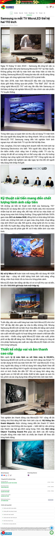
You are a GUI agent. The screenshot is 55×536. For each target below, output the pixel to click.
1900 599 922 (5, 487)
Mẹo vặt (21, 13)
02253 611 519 (5, 496)
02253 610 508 (5, 491)
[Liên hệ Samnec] (51, 532)
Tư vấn (26, 13)
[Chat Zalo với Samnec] (52, 528)
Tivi (37, 13)
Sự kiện (16, 13)
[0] (50, 7)
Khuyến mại (31, 13)
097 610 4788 (13, 483)
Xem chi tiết (50, 499)
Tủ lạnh (41, 13)
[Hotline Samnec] (3, 533)
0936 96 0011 (5, 483)
